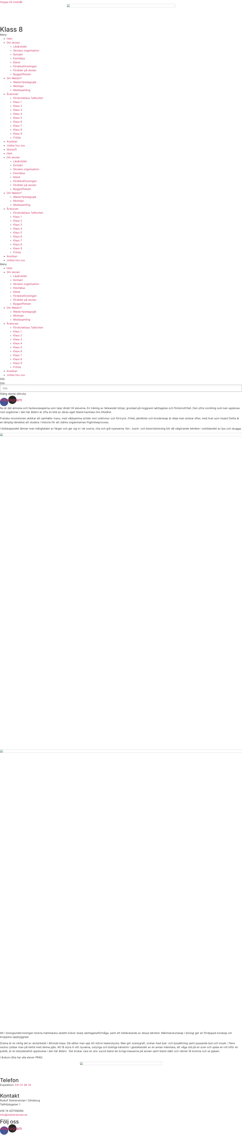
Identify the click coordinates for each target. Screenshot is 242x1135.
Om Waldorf (14, 78)
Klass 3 (17, 109)
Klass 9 (17, 133)
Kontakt (18, 54)
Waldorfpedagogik (24, 82)
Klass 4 (17, 113)
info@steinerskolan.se (13, 1114)
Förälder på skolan (24, 70)
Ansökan (12, 141)
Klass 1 (17, 102)
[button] (121, 35)
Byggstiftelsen (22, 74)
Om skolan (13, 42)
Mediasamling (21, 90)
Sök (2, 383)
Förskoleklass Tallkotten (28, 98)
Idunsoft (12, 149)
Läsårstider (20, 46)
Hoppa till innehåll (11, 2)
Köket (16, 62)
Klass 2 (17, 105)
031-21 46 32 (23, 1085)
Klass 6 (17, 121)
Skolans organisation (26, 50)
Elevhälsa (19, 58)
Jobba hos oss (16, 145)
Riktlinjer (18, 86)
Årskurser (12, 94)
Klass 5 (17, 117)
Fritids (17, 137)
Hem (9, 38)
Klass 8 (17, 129)
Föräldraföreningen (25, 66)
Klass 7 (17, 125)
